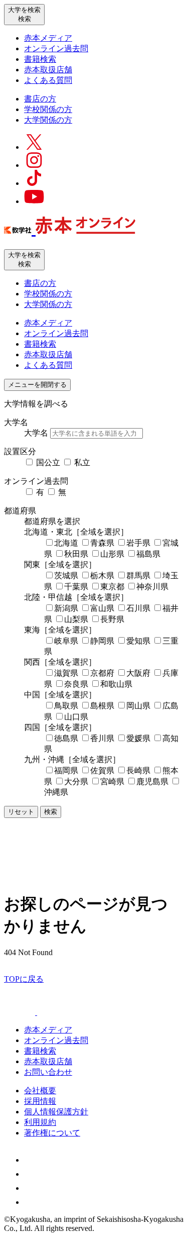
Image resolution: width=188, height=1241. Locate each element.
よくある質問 (48, 80)
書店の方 (40, 98)
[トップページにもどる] (69, 229)
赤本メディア (48, 38)
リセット (21, 811)
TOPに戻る (24, 979)
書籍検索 (40, 59)
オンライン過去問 (56, 48)
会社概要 (40, 1090)
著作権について (52, 1132)
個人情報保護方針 (56, 1111)
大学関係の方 (48, 120)
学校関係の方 (48, 109)
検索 (50, 811)
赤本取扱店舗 (48, 69)
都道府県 (20, 510)
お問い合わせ (48, 1072)
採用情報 (40, 1101)
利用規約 (40, 1122)
